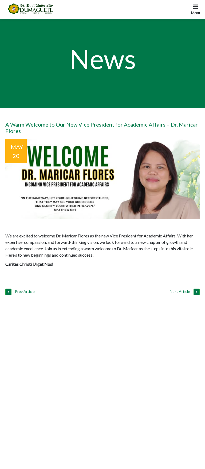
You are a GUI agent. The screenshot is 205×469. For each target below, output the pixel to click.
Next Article (180, 291)
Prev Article (24, 291)
